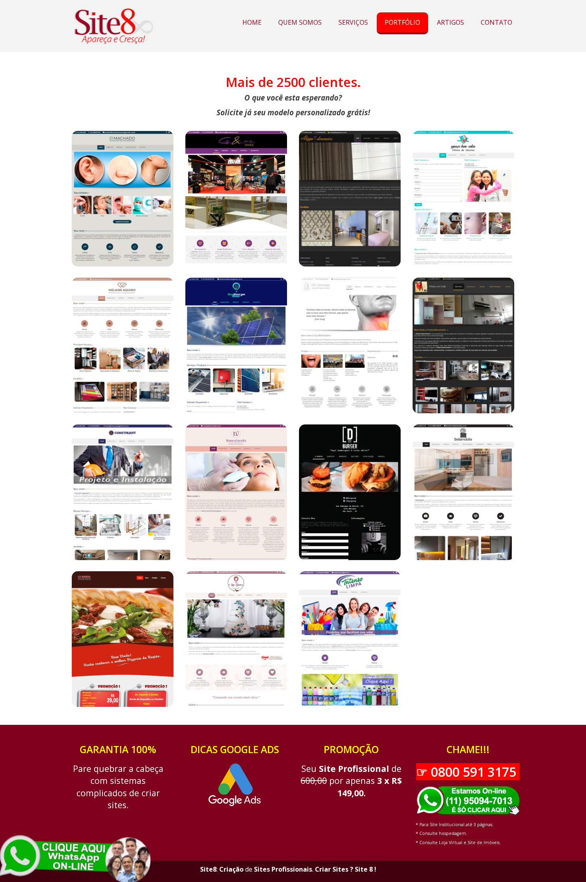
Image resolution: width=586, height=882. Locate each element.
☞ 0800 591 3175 (467, 771)
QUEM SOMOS (300, 22)
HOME (252, 22)
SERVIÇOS (353, 22)
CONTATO (496, 22)
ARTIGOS (450, 22)
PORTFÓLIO (402, 22)
